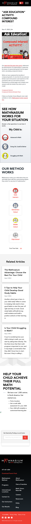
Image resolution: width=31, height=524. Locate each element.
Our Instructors (7, 502)
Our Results (6, 506)
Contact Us (5, 497)
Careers (18, 494)
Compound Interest (7, 90)
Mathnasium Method (6, 479)
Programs (5, 485)
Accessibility (5, 514)
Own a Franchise (21, 484)
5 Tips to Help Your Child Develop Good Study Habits (13, 290)
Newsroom (19, 499)
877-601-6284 (6, 469)
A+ (12, 29)
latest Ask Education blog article (13, 65)
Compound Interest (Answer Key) (11, 92)
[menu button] (21, 3)
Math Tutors (20, 489)
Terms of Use (21, 514)
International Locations (6, 491)
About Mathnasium (20, 479)
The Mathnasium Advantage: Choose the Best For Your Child (15, 272)
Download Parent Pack (9, 473)
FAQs (17, 503)
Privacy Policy (13, 514)
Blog (17, 507)
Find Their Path (14, 248)
